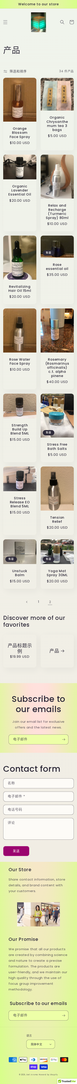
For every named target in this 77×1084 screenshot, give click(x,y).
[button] (5, 22)
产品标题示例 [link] (20, 648)
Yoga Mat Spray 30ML (57, 573)
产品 (54, 651)
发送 (16, 851)
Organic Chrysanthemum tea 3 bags (57, 123)
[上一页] (27, 602)
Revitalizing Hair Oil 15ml (19, 289)
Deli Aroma (32, 1074)
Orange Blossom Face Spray (20, 133)
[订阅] (63, 739)
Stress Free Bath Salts (57, 446)
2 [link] (50, 602)
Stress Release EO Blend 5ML (20, 502)
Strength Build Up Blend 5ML (19, 429)
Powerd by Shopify (48, 1074)
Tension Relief (57, 519)
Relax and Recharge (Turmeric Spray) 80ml (57, 211)
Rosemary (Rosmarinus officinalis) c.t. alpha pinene (57, 367)
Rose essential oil (57, 267)
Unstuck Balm (19, 573)
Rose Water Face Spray (19, 361)
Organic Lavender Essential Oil (19, 190)
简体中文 (36, 1044)
